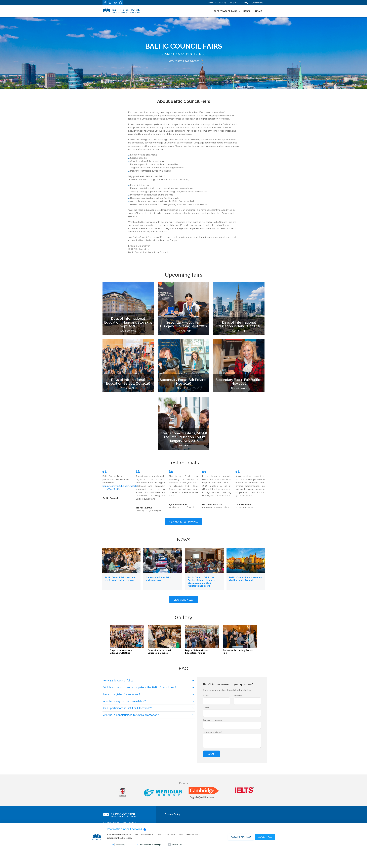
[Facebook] (105, 2)
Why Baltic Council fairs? (118, 680)
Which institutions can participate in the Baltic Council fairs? (139, 687)
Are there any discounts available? (124, 701)
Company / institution (212, 720)
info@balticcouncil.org (239, 3)
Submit (212, 754)
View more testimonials (183, 522)
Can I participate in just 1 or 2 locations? (127, 708)
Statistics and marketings (150, 844)
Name (205, 696)
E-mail (206, 708)
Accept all (265, 837)
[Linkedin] (110, 2)
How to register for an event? (121, 694)
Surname (238, 696)
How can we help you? (212, 732)
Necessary (120, 844)
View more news (183, 600)
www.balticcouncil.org (217, 3)
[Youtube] (115, 2)
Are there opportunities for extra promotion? (131, 714)
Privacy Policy (172, 814)
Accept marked (241, 837)
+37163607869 (257, 3)
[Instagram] (120, 2)
